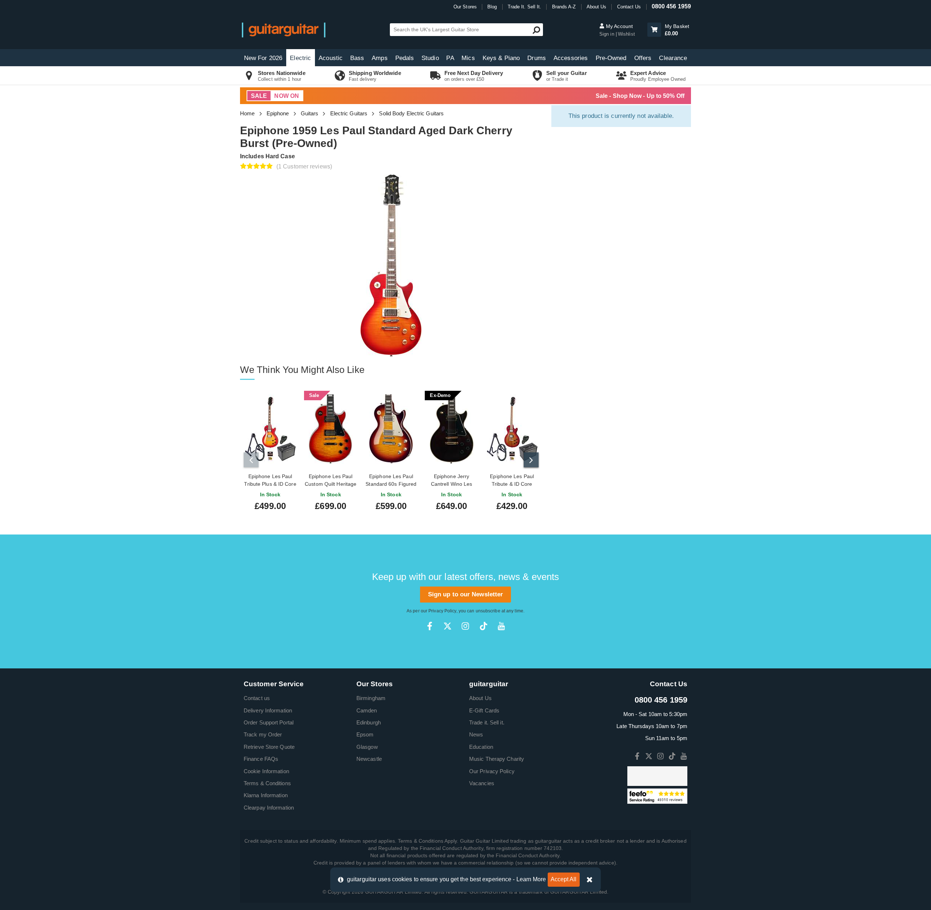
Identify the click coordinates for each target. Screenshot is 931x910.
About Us (597, 6)
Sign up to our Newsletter (465, 594)
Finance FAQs (261, 759)
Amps (379, 58)
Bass (357, 58)
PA (450, 58)
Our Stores (465, 6)
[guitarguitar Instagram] (465, 626)
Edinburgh (368, 722)
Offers (643, 58)
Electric (300, 58)
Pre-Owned (611, 58)
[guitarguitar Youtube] (501, 626)
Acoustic (331, 58)
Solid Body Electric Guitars (411, 113)
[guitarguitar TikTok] (483, 626)
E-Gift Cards (484, 710)
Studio (430, 58)
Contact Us (629, 6)
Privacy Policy (442, 610)
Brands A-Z (564, 6)
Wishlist (626, 34)
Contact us (257, 698)
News (476, 734)
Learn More (531, 879)
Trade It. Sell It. (525, 6)
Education (481, 747)
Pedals (404, 58)
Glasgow (367, 747)
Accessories (571, 58)
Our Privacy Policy (492, 771)
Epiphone (278, 113)
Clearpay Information (269, 807)
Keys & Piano (501, 58)
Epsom (365, 734)
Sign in (607, 34)
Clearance (673, 58)
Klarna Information (266, 795)
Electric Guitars (349, 113)
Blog (492, 6)
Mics (468, 58)
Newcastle (369, 759)
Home (247, 113)
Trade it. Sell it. (486, 722)
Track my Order (263, 734)
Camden (366, 710)
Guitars (310, 113)
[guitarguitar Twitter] (447, 626)
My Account (618, 26)
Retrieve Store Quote (269, 747)
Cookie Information (266, 771)
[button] (654, 30)
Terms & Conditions (267, 783)
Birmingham (370, 698)
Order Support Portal (268, 722)
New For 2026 (263, 58)
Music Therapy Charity (496, 759)
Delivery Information (268, 710)
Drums (536, 58)
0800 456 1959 (671, 6)
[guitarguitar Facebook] (429, 626)
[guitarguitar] (283, 30)
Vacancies (481, 783)
